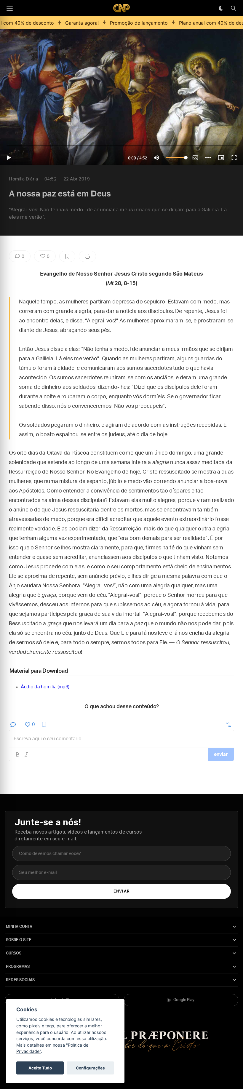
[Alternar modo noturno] (221, 8)
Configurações (90, 1068)
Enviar (121, 891)
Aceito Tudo (40, 1068)
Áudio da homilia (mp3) (45, 687)
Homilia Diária (23, 179)
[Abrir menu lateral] (9, 8)
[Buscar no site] (233, 8)
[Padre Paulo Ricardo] (121, 8)
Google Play (183, 1000)
